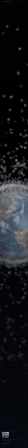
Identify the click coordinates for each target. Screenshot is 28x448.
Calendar (20, 1)
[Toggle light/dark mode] (26, 446)
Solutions (16, 1)
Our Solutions (5, 443)
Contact (24, 1)
